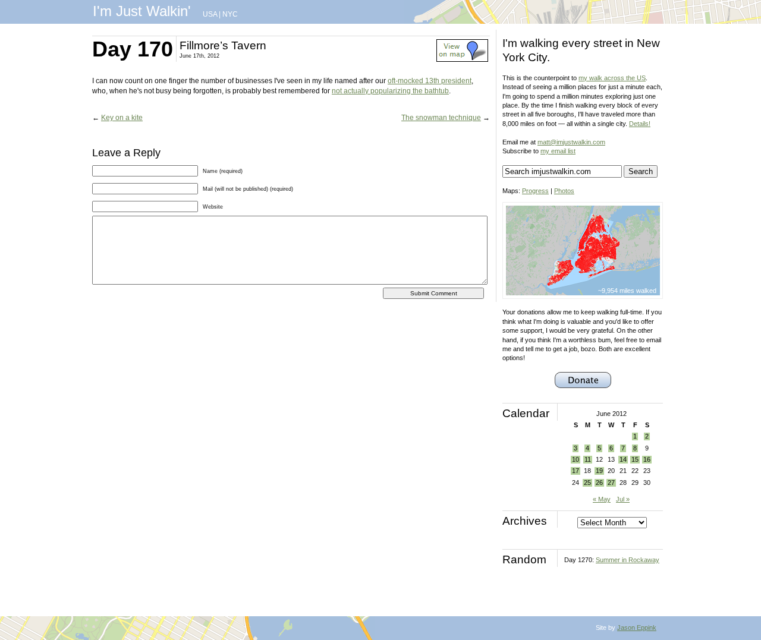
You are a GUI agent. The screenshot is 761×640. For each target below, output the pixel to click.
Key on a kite (122, 118)
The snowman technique (441, 118)
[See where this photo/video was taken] (462, 59)
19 (599, 470)
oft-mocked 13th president (429, 81)
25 (587, 482)
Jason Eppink (636, 627)
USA (210, 14)
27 (611, 482)
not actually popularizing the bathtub (390, 91)
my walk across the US (612, 77)
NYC (230, 14)
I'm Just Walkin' (142, 11)
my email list (558, 151)
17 (575, 470)
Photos (564, 190)
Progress (535, 190)
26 (599, 482)
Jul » (623, 499)
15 (635, 459)
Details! (639, 123)
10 (575, 459)
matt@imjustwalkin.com (571, 142)
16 (646, 459)
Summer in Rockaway (627, 559)
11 (587, 459)
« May (602, 499)
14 (623, 459)
